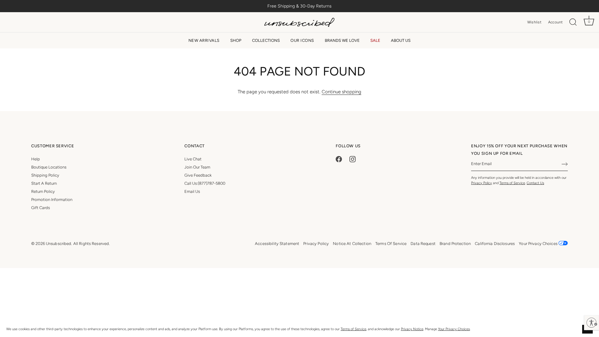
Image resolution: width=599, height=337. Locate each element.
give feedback (198, 175)
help (35, 159)
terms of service (391, 243)
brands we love (342, 40)
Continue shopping (341, 92)
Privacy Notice (412, 329)
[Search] (573, 22)
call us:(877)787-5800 (204, 183)
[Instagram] (352, 159)
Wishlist (534, 22)
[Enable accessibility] (591, 322)
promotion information (51, 199)
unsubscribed (58, 243)
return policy (43, 191)
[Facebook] (339, 159)
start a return (44, 183)
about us (401, 40)
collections (266, 40)
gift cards (40, 207)
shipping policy (45, 175)
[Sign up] (564, 164)
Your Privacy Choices (454, 329)
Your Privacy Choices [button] (538, 243)
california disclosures (495, 243)
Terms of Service (353, 329)
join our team (197, 167)
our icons (302, 40)
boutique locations (48, 167)
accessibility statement (277, 243)
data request (423, 243)
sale (375, 40)
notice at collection (352, 243)
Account (555, 22)
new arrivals (204, 40)
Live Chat (193, 159)
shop (235, 40)
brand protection (455, 243)
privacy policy (316, 243)
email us (192, 191)
